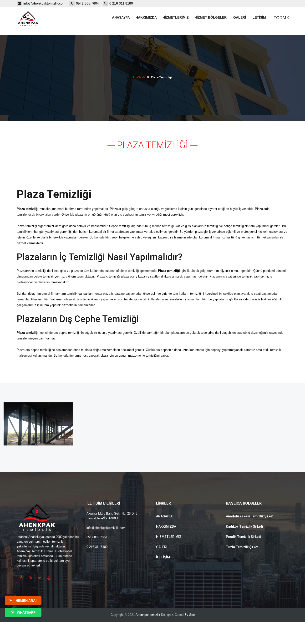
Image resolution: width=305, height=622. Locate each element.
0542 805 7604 (89, 3)
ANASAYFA (164, 516)
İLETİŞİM (163, 557)
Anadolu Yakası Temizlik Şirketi (250, 516)
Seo (192, 615)
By (186, 615)
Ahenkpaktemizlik (148, 615)
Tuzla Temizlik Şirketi (242, 547)
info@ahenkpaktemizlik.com (46, 3)
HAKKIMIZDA (166, 526)
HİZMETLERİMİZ (168, 537)
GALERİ (161, 547)
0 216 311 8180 (121, 3)
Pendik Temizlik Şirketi (243, 537)
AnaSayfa (139, 77)
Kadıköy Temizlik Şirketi (244, 526)
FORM (280, 17)
